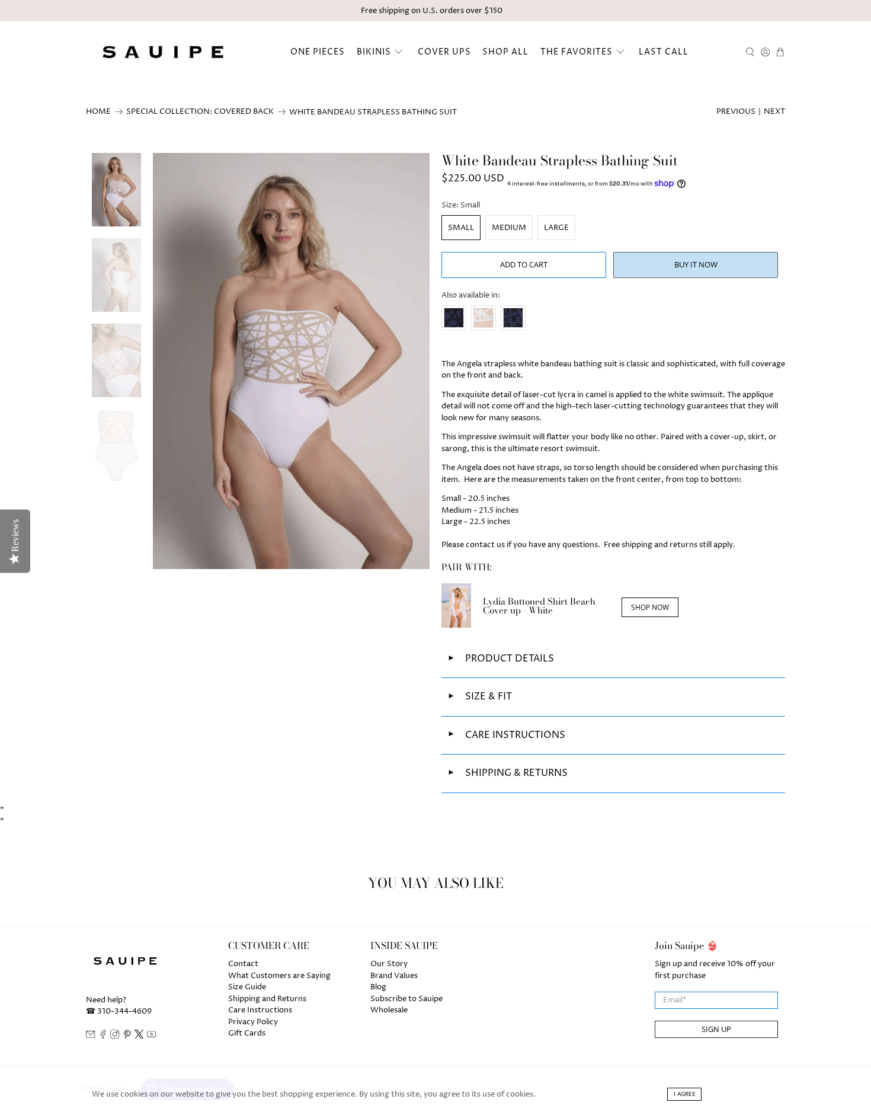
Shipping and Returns (267, 998)
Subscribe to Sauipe (406, 998)
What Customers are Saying (279, 975)
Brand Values (394, 975)
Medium (509, 227)
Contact (243, 963)
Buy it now (696, 264)
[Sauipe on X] (139, 1036)
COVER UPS (444, 51)
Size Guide (247, 987)
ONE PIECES (317, 51)
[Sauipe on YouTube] (151, 1036)
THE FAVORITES (576, 51)
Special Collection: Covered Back (200, 112)
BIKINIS (374, 51)
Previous (735, 111)
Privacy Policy (253, 1022)
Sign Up (716, 1029)
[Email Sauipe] (90, 1036)
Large (556, 227)
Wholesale (389, 1010)
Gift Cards (246, 1033)
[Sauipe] (161, 52)
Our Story (389, 963)
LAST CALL (664, 51)
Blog (378, 987)
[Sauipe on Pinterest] (127, 1036)
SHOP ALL (505, 51)
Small (461, 227)
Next (774, 111)
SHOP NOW (650, 607)
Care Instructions (260, 1010)
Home (98, 112)
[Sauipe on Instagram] (115, 1036)
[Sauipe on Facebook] (103, 1036)
